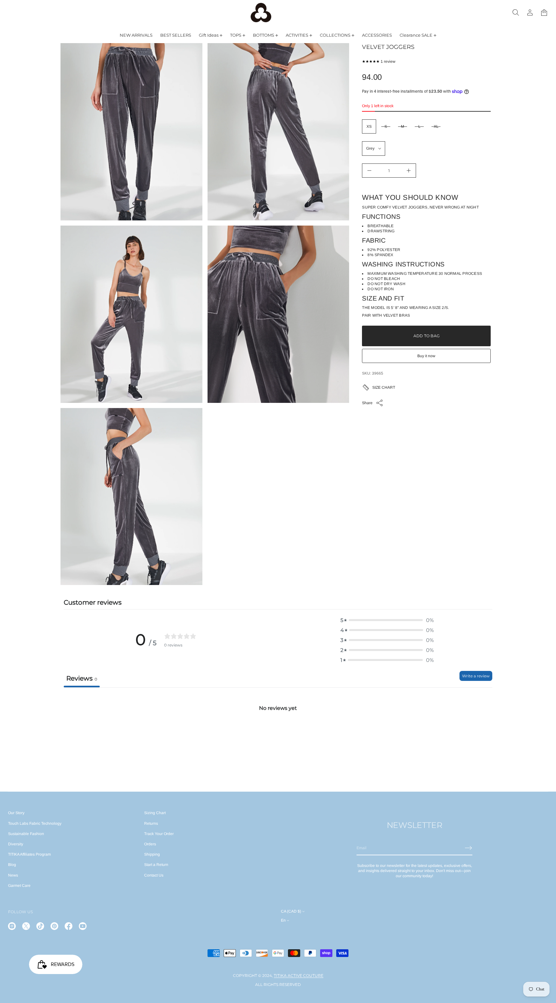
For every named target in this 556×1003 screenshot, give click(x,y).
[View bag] (544, 12)
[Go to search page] (516, 12)
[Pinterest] (54, 926)
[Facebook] (68, 926)
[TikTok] (40, 926)
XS (369, 126)
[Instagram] (12, 926)
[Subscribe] (468, 848)
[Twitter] (26, 926)
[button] (516, 12)
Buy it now (426, 356)
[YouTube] (83, 926)
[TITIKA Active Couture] (261, 12)
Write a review (476, 675)
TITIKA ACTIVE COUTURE (298, 975)
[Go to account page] (530, 12)
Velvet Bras (396, 315)
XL (436, 126)
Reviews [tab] (81, 678)
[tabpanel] (278, 735)
